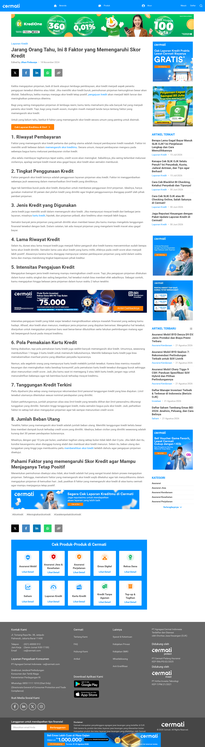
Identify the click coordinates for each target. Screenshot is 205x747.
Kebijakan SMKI (120, 651)
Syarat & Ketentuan (122, 637)
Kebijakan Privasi (121, 644)
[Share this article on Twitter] (15, 73)
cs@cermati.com (32, 650)
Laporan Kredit (19, 43)
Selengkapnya (171, 507)
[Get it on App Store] (110, 694)
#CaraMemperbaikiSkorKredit (67, 514)
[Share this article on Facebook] (26, 73)
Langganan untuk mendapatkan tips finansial (37, 721)
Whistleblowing (120, 659)
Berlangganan (58, 727)
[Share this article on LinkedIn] (37, 73)
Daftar (193, 5)
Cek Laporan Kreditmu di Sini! (31, 127)
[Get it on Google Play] (110, 684)
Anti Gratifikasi (120, 666)
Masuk (183, 5)
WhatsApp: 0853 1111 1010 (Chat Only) (31, 683)
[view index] (191, 328)
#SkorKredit (17, 514)
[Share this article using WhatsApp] (48, 73)
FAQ (76, 644)
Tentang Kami (80, 637)
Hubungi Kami (81, 651)
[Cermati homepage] (172, 724)
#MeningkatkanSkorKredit (38, 514)
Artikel (77, 659)
